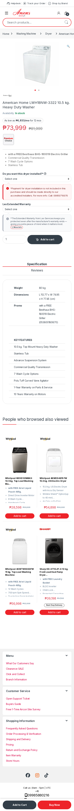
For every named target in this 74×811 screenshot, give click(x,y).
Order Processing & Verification (23, 733)
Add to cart (47, 239)
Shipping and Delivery (18, 739)
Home (6, 33)
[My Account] (59, 13)
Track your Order (34, 3)
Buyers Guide (13, 703)
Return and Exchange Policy (21, 749)
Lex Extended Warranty (17, 204)
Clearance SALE (15, 668)
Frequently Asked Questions (22, 728)
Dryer (48, 33)
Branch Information (16, 679)
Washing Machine (26, 33)
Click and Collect (15, 674)
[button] (68, 46)
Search (66, 22)
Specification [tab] (37, 264)
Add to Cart (20, 804)
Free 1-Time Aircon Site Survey (23, 709)
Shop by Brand (58, 3)
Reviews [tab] (37, 270)
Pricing (10, 744)
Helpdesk (13, 3)
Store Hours (12, 760)
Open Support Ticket (18, 698)
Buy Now (54, 804)
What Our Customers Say (20, 663)
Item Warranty (13, 755)
